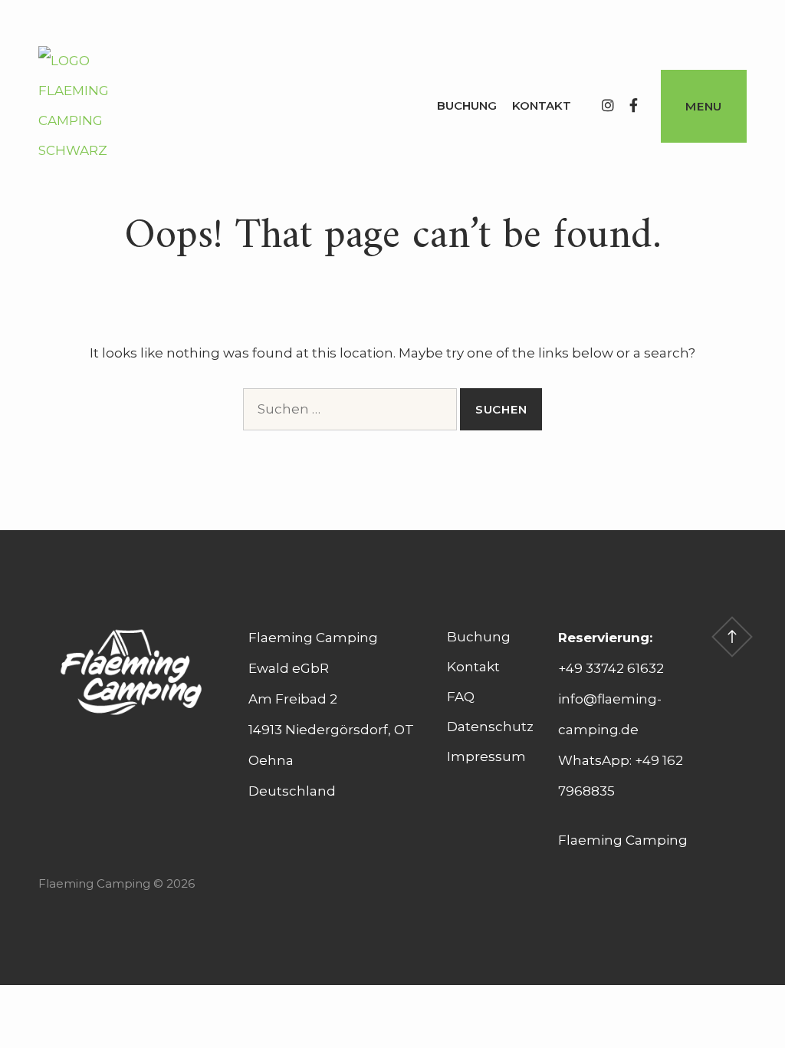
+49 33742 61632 (611, 668)
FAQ (461, 696)
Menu (703, 106)
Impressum (486, 756)
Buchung (467, 105)
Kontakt (541, 105)
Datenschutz (490, 726)
